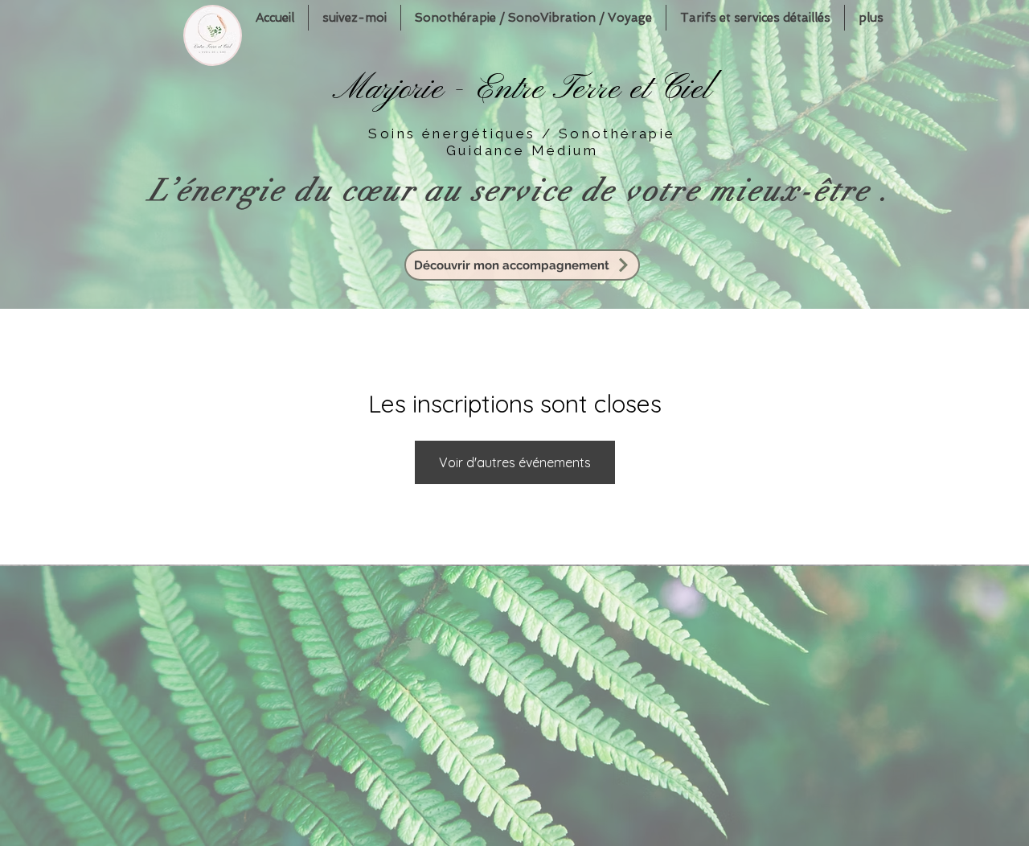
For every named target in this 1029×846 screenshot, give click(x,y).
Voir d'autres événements (515, 462)
